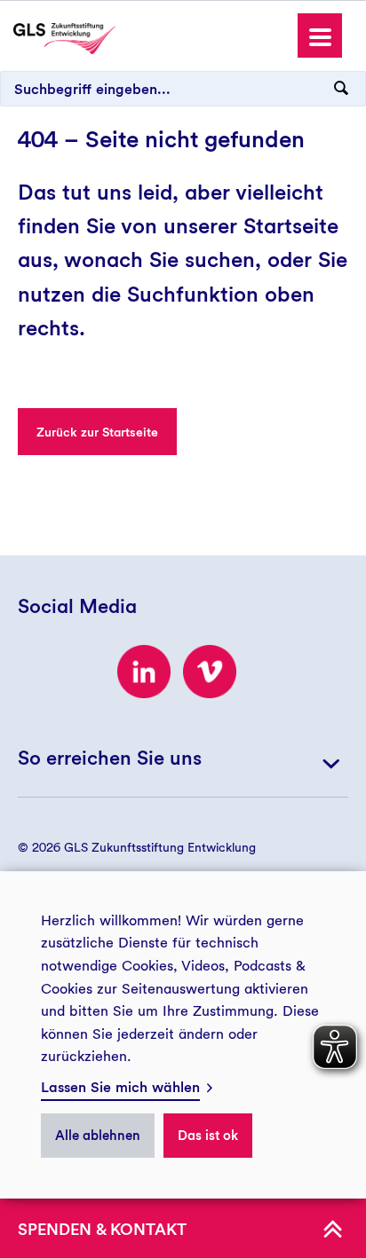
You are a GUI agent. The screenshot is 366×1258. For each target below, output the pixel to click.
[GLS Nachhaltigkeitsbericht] (64, 36)
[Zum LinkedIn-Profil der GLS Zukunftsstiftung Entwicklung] (144, 671)
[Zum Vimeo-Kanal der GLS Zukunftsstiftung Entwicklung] (209, 671)
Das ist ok (208, 1136)
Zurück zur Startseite (97, 432)
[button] (320, 35)
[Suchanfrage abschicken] (341, 88)
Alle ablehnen (97, 1136)
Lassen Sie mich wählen (120, 1087)
